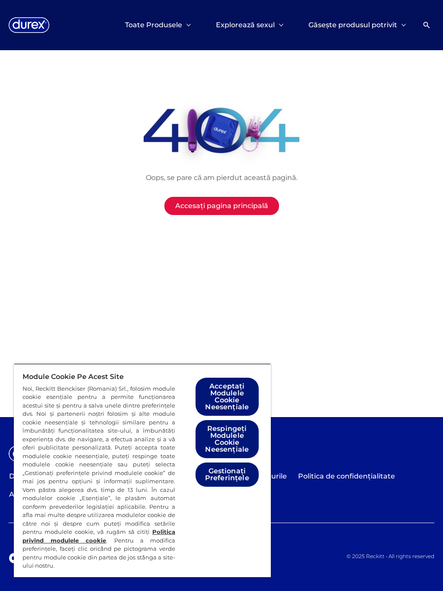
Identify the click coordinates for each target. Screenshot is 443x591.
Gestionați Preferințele (227, 474)
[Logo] (29, 25)
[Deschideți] (426, 25)
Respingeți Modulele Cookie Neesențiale (227, 438)
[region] (142, 470)
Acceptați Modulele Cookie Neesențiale (227, 396)
